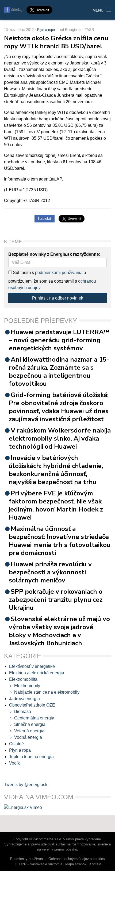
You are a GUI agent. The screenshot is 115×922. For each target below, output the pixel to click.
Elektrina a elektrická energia (36, 673)
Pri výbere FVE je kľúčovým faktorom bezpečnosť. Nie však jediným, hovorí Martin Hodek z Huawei (56, 505)
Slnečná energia (29, 724)
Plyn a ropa (46, 30)
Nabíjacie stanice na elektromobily (46, 692)
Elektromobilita (23, 679)
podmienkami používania (59, 272)
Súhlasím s (23, 272)
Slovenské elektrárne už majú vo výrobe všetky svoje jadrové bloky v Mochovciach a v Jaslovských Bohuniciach (59, 631)
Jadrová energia (24, 698)
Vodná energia (28, 737)
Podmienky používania (27, 859)
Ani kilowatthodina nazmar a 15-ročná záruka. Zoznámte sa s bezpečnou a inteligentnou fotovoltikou (59, 371)
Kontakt (95, 864)
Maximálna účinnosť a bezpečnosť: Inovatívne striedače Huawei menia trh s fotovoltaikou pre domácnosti (59, 541)
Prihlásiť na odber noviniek (57, 298)
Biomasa (22, 711)
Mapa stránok (75, 864)
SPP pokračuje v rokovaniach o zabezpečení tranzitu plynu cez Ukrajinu (55, 600)
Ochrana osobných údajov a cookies (76, 859)
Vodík (14, 763)
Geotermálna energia (34, 718)
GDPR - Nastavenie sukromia (39, 864)
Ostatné (16, 743)
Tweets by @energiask (25, 784)
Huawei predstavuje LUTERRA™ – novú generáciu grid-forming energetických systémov (59, 340)
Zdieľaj (16, 9)
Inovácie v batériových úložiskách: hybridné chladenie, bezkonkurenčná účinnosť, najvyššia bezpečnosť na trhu (56, 470)
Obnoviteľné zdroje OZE (32, 705)
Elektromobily (27, 685)
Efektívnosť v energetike (32, 666)
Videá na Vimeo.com (38, 797)
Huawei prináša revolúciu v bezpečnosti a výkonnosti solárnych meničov (50, 572)
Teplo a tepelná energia (31, 756)
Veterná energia (29, 731)
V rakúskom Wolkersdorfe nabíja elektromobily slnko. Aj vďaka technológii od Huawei (60, 438)
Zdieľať (45, 219)
